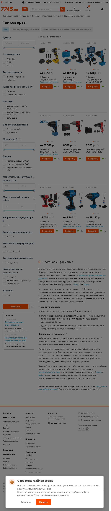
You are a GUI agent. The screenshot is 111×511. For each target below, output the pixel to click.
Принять (43, 502)
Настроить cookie (41, 488)
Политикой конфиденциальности (51, 495)
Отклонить (26, 502)
